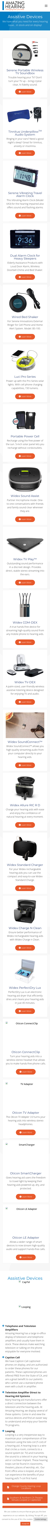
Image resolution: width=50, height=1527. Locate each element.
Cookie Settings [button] (40, 1519)
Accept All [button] (25, 1524)
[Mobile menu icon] (46, 5)
